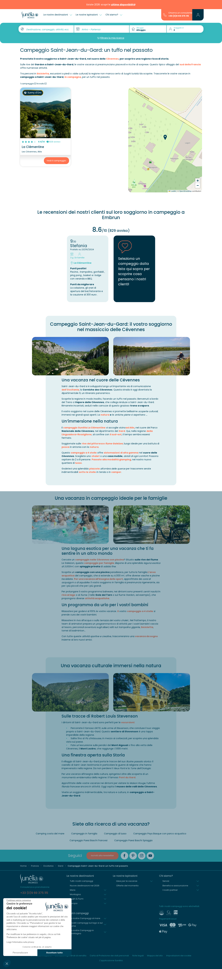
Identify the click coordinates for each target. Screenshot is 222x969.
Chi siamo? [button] (112, 14)
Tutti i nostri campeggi (81, 881)
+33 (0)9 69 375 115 (178, 15)
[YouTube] (150, 855)
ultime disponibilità (123, 4)
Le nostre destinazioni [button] (56, 14)
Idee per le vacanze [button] (126, 881)
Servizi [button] (166, 881)
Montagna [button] (75, 894)
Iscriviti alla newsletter (102, 855)
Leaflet (173, 191)
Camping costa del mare (50, 833)
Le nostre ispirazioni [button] (87, 14)
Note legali (138, 955)
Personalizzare (20, 952)
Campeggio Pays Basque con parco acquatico (159, 833)
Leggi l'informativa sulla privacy (20, 942)
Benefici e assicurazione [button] (175, 885)
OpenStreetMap (185, 191)
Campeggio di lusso (115, 833)
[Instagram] (141, 855)
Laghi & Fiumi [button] (76, 898)
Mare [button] (72, 890)
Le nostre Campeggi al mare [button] (85, 918)
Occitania (48, 865)
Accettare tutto (54, 952)
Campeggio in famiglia (84, 833)
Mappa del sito (155, 955)
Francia (35, 865)
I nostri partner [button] (170, 890)
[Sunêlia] (30, 15)
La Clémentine (33, 147)
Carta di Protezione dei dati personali (109, 955)
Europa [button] (73, 903)
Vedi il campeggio (56, 160)
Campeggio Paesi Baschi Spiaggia (133, 840)
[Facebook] (124, 855)
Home (23, 865)
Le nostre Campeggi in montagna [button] (82, 932)
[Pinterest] (133, 855)
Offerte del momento (127, 885)
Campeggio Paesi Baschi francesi (88, 840)
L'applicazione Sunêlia (111, 960)
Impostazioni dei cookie (178, 955)
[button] (7, 963)
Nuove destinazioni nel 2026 (84, 885)
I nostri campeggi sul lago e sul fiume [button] (86, 924)
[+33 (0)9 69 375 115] (165, 14)
